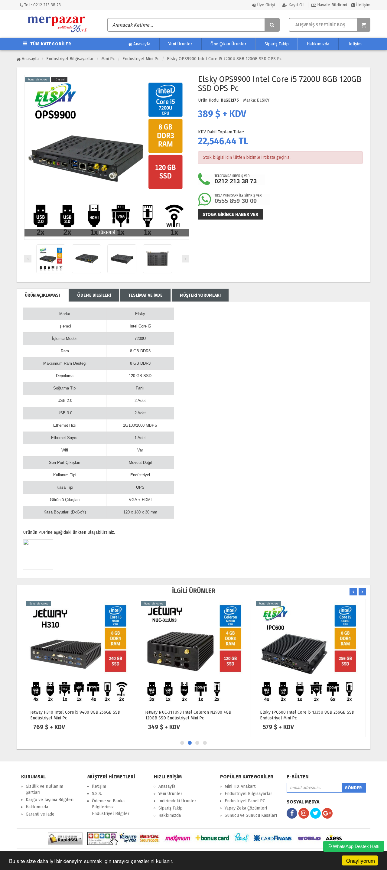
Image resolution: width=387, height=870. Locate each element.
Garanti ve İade (40, 814)
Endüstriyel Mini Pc (140, 58)
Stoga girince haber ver (230, 214)
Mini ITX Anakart (240, 786)
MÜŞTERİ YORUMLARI (200, 295)
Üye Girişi (265, 5)
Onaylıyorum (360, 860)
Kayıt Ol (295, 5)
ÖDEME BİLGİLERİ (94, 295)
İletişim (362, 5)
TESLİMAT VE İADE (145, 295)
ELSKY (263, 100)
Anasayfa (141, 44)
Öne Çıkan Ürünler (228, 44)
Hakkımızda (318, 44)
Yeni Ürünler (180, 44)
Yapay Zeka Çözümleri (246, 808)
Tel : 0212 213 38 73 (42, 5)
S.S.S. (97, 793)
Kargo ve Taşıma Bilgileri (49, 799)
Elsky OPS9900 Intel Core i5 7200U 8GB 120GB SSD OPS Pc (224, 58)
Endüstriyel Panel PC (245, 800)
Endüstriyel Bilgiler (110, 813)
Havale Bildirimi (331, 5)
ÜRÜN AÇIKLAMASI (42, 295)
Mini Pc (108, 58)
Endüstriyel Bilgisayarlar (70, 58)
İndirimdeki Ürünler (177, 800)
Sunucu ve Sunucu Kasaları (251, 815)
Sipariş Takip (277, 44)
